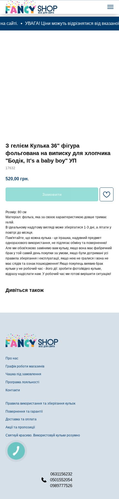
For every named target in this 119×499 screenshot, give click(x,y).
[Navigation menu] (110, 7)
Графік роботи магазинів (25, 366)
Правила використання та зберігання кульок (40, 403)
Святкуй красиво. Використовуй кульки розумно (43, 435)
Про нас (12, 358)
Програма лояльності (22, 382)
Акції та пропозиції (20, 427)
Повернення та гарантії (24, 411)
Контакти (13, 390)
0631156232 (61, 474)
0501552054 (61, 479)
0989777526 (61, 485)
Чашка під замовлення (23, 374)
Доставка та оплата (21, 419)
